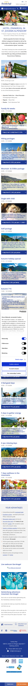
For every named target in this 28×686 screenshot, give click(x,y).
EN (22, 2)
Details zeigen (19, 359)
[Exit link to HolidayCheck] (13, 631)
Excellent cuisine (7, 514)
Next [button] (26, 18)
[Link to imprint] (21, 655)
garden (10, 524)
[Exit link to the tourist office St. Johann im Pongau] (7, 661)
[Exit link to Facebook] (2, 631)
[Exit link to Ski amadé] (10, 667)
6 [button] (16, 24)
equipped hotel (19, 512)
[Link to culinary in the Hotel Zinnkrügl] (23, 631)
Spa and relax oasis (8, 521)
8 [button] (19, 24)
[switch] (24, 343)
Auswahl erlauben (14, 368)
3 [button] (11, 24)
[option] (14, 17)
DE (26, 2)
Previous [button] (2, 18)
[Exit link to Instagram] (7, 631)
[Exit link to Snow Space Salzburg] (14, 661)
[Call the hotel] (17, 8)
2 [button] (9, 24)
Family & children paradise (10, 528)
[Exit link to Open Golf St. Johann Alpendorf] (21, 661)
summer (5, 555)
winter (11, 555)
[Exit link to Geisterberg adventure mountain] (19, 667)
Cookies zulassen (14, 364)
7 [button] (18, 24)
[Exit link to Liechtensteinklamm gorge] (14, 672)
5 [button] (14, 24)
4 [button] (13, 24)
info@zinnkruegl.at (9, 8)
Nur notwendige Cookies (14, 373)
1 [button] (8, 24)
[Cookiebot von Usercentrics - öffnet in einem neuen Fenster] (19, 312)
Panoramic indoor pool (9, 519)
